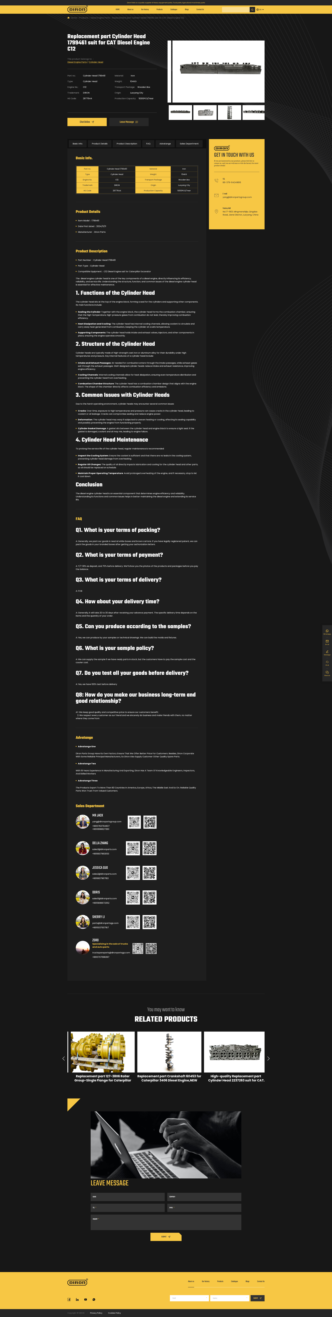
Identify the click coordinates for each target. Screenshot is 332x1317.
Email (171, 1207)
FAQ (148, 143)
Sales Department (189, 143)
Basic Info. (78, 143)
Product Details (100, 143)
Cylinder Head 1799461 (117, 169)
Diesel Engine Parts (100, 17)
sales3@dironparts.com (104, 849)
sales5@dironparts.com (104, 898)
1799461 (95, 220)
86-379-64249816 (232, 182)
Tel (94, 1207)
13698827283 (102, 829)
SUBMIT (164, 1237)
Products (83, 17)
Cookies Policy (114, 1313)
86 (95, 826)
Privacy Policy (96, 1313)
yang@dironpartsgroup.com (106, 821)
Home (74, 17)
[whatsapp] (93, 1299)
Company (172, 1196)
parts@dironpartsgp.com (105, 923)
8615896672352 (101, 902)
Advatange (165, 143)
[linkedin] (77, 1299)
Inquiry (95, 1219)
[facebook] (69, 1299)
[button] (63, 1058)
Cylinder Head (96, 62)
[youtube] (85, 1299)
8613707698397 (101, 957)
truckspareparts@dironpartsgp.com (111, 952)
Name (94, 1196)
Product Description (127, 143)
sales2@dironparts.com (104, 873)
